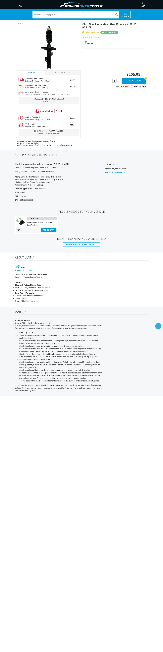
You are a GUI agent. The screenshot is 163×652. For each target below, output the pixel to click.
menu (20, 6)
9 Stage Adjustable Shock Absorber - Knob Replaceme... (41, 223)
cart (143, 6)
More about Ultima (24, 271)
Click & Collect (62, 73)
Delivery (31, 73)
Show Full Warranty (115, 172)
